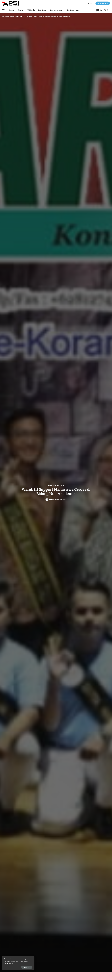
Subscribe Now (102, 3)
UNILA (62, 485)
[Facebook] (86, 3)
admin (51, 499)
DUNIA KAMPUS (53, 485)
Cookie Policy (8, 963)
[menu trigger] (4, 10)
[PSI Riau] (10, 3)
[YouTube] (91, 3)
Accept (26, 967)
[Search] (108, 10)
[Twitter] (88, 3)
